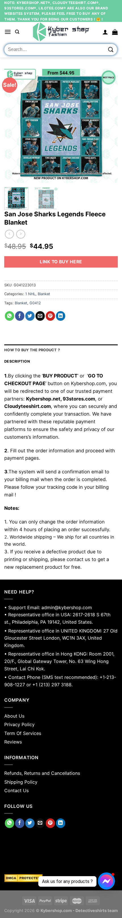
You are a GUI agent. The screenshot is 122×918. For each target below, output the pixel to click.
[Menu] (7, 32)
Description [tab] (17, 361)
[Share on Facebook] (19, 316)
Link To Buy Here (61, 261)
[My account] (105, 32)
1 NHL (30, 294)
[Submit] (111, 49)
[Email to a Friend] (40, 316)
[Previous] (14, 125)
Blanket (44, 294)
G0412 (35, 303)
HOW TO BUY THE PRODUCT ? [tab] (32, 350)
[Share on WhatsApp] (9, 316)
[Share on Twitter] (30, 316)
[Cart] (115, 32)
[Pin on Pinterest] (50, 316)
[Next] (108, 125)
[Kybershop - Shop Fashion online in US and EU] (61, 31)
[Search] (17, 31)
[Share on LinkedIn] (60, 316)
